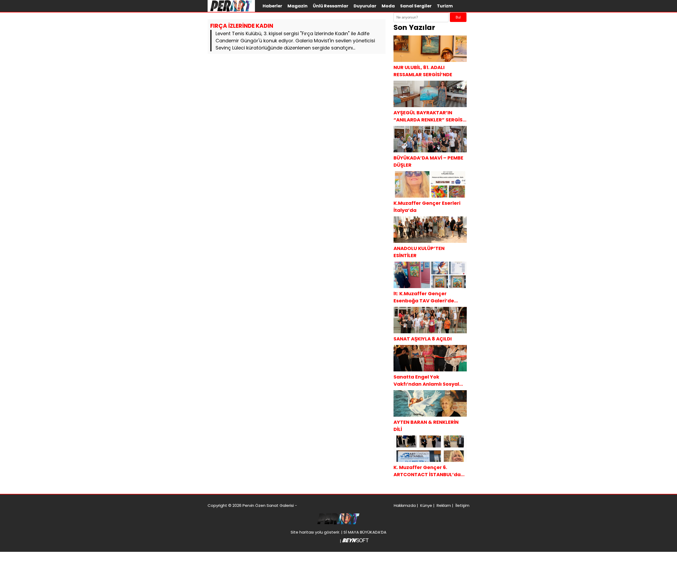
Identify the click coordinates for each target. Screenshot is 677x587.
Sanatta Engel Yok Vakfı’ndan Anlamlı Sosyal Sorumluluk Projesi (426, 381)
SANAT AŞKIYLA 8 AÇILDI (423, 338)
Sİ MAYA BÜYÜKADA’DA (365, 532)
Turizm (445, 6)
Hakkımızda (405, 505)
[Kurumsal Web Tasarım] (355, 541)
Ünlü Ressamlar (330, 6)
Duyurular (365, 6)
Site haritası (302, 532)
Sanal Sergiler (416, 6)
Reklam (444, 505)
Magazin (297, 6)
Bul (458, 17)
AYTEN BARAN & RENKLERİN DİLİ (426, 426)
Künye (426, 505)
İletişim (462, 505)
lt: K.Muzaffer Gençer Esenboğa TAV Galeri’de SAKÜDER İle (424, 297)
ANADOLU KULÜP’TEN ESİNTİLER (419, 252)
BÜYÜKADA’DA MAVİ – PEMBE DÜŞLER (428, 161)
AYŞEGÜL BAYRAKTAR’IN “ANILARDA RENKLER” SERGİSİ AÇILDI (429, 116)
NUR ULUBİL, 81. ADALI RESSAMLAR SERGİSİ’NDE (423, 71)
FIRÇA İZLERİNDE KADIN (241, 26)
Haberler (272, 6)
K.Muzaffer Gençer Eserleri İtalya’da (427, 206)
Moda (388, 6)
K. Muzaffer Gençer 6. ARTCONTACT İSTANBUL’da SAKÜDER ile (427, 471)
